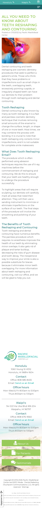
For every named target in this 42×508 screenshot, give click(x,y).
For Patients (23, 453)
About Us (22, 443)
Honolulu (7, 2)
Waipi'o (25, 2)
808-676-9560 (24, 417)
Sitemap (25, 487)
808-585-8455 (25, 380)
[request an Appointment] (38, 2)
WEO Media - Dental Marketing (26, 482)
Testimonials (23, 463)
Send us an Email (24, 383)
